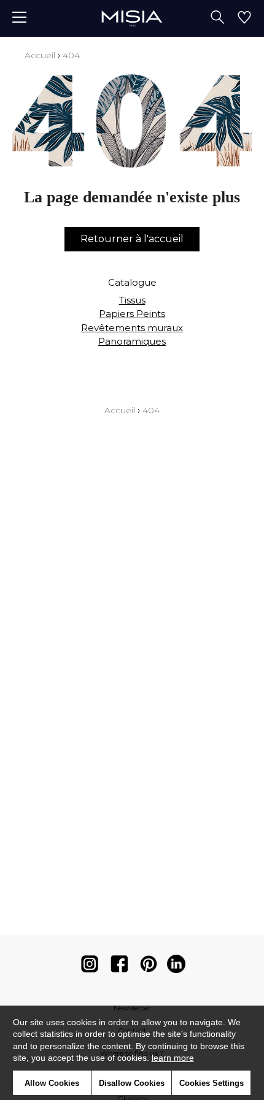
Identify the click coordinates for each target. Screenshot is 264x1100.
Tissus (132, 300)
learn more (173, 1058)
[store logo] (131, 18)
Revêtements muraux (132, 328)
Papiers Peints (132, 313)
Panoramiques (132, 341)
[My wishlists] (244, 18)
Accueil (40, 55)
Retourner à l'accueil (132, 239)
